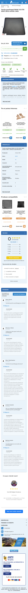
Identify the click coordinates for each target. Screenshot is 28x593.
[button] (3, 26)
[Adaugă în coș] (10, 138)
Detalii (7, 566)
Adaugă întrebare (19, 294)
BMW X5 (14, 86)
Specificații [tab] (6, 144)
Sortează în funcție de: (9, 268)
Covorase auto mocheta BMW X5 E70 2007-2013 (20, 123)
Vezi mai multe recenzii (14, 511)
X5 (15, 159)
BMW (16, 156)
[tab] (14, 79)
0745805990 (14, 53)
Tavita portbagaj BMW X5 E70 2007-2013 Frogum (7, 212)
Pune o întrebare (5, 76)
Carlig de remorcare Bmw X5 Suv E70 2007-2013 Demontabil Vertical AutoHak (7, 124)
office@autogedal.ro (9, 531)
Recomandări (9, 274)
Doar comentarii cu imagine (12, 276)
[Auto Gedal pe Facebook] (14, 542)
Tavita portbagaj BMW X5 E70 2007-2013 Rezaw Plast (20, 212)
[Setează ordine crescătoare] (23, 268)
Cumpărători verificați (11, 271)
